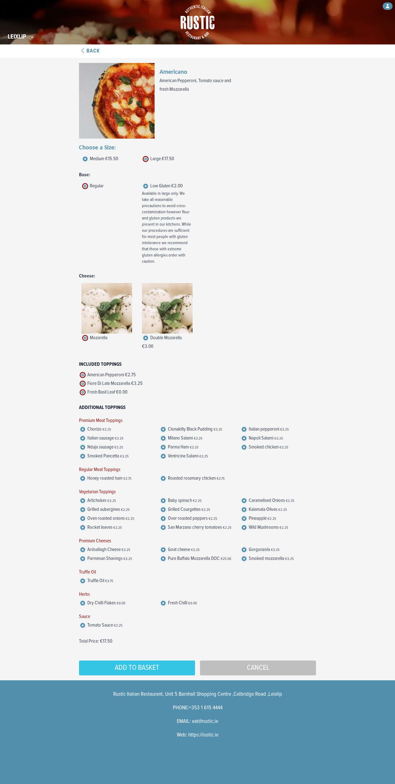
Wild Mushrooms (268, 527)
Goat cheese (183, 549)
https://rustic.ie (203, 735)
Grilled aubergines (108, 509)
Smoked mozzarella (271, 558)
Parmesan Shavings (109, 558)
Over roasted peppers (192, 518)
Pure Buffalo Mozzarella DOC (199, 558)
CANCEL (258, 668)
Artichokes (101, 500)
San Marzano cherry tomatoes (199, 527)
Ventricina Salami (187, 456)
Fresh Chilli (182, 603)
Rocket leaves (104, 527)
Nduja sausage (104, 447)
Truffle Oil (99, 581)
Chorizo (98, 429)
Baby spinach (184, 500)
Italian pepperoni (268, 429)
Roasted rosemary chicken (196, 478)
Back (93, 51)
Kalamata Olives (267, 509)
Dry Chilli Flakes (105, 603)
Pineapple (262, 518)
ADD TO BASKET (137, 668)
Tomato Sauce (104, 625)
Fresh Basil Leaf (106, 392)
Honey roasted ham (108, 478)
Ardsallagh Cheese (108, 549)
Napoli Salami (265, 438)
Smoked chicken (268, 447)
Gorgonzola (264, 549)
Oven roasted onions (110, 518)
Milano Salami (184, 438)
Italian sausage (104, 438)
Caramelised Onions (271, 500)
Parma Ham (182, 447)
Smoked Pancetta (107, 456)
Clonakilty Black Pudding (194, 429)
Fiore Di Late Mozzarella (114, 383)
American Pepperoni (111, 375)
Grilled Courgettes (188, 509)
